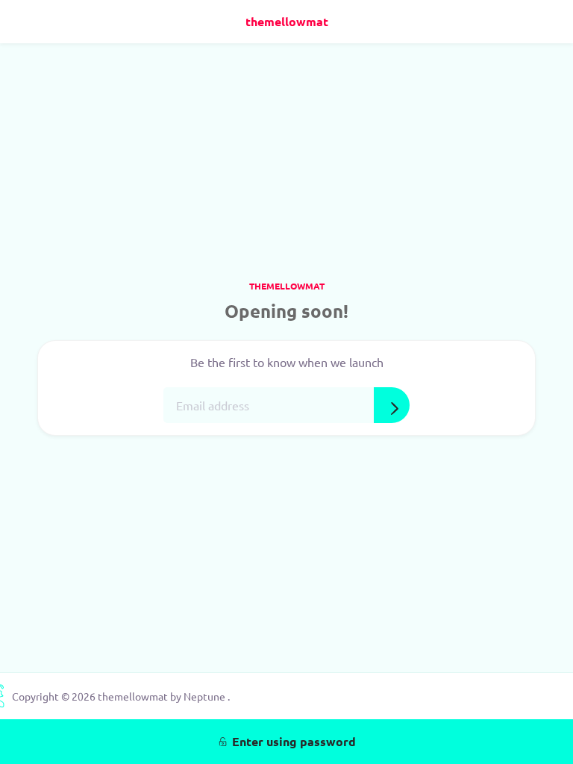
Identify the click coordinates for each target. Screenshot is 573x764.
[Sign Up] (392, 405)
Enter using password (294, 741)
